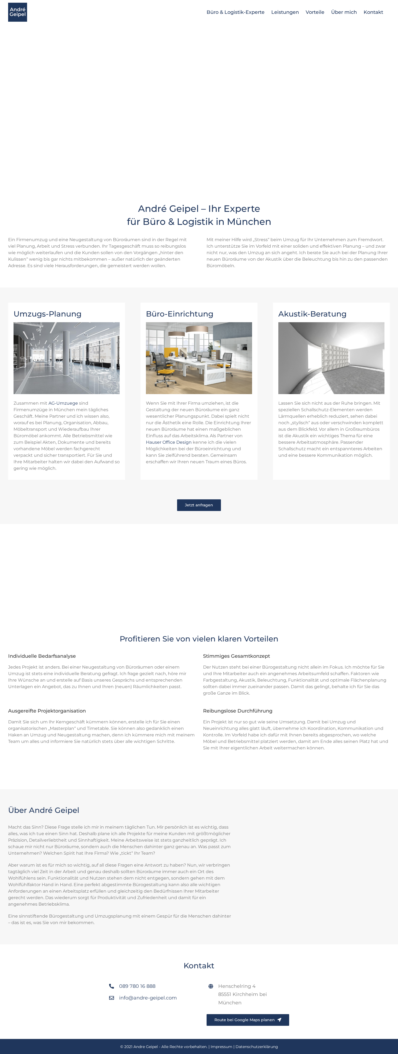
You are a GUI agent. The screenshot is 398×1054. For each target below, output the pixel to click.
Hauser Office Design (169, 442)
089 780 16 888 (137, 986)
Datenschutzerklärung (257, 1046)
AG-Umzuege (63, 403)
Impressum (221, 1046)
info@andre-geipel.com (148, 998)
